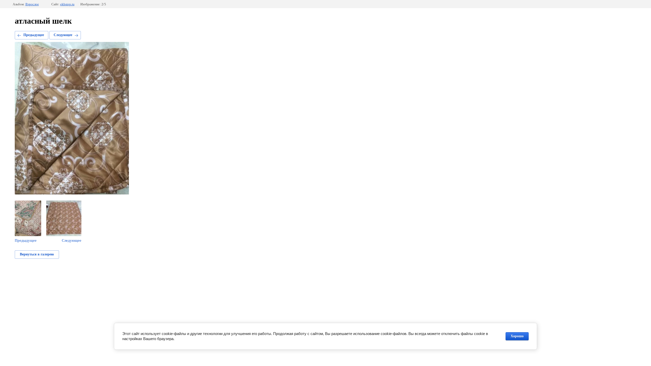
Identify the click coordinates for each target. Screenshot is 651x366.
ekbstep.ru (67, 4)
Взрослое (32, 4)
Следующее (63, 35)
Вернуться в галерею (37, 254)
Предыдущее (33, 35)
